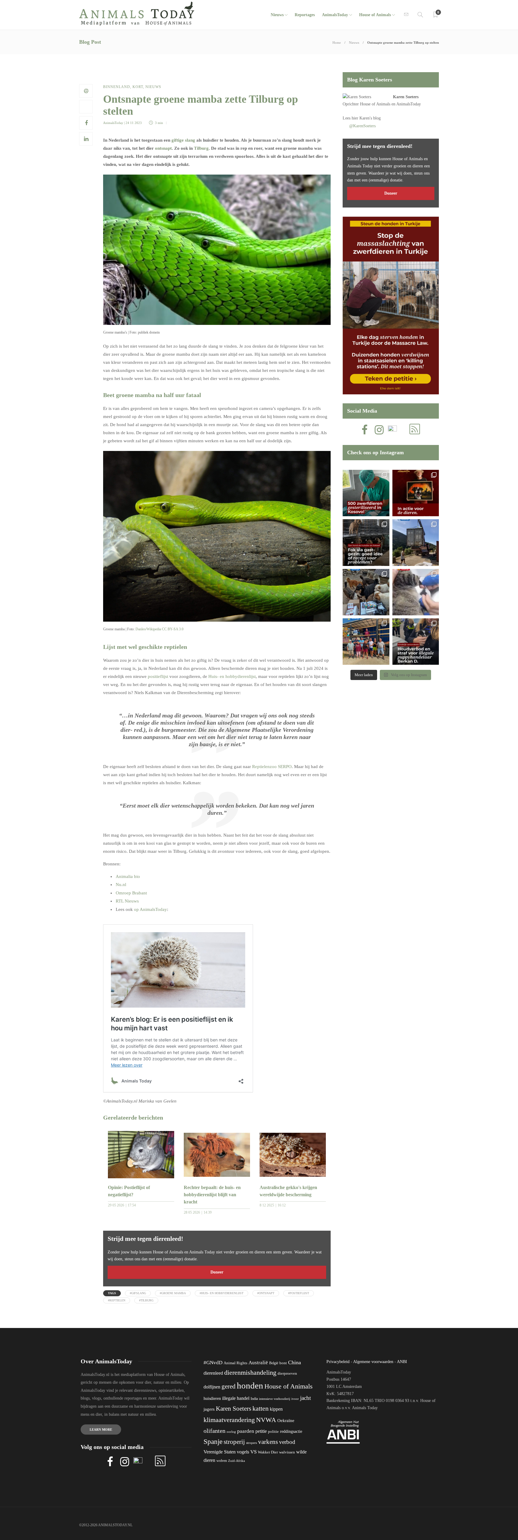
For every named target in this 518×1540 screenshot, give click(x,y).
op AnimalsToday (150, 909)
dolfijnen (212, 1386)
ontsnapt (163, 148)
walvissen (287, 1452)
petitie (261, 1431)
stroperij (234, 1441)
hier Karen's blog (366, 118)
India (254, 1399)
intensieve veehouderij (274, 1398)
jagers (209, 1409)
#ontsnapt (265, 1293)
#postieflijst (298, 1293)
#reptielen (116, 1300)
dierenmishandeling (250, 1372)
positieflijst (158, 676)
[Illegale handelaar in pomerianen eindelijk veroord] (415, 641)
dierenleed (213, 1373)
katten (260, 1408)
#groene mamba (173, 1293)
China (294, 1362)
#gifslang (138, 1293)
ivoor (295, 1398)
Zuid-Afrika (236, 1460)
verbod (287, 1442)
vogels (243, 1451)
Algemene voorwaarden (373, 1361)
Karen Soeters (405, 97)
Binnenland (116, 87)
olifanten (214, 1430)
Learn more (101, 1429)
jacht (305, 1398)
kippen (276, 1409)
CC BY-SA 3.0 (172, 629)
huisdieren (212, 1398)
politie (273, 1432)
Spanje (213, 1441)
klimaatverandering (229, 1420)
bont (283, 1363)
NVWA (266, 1420)
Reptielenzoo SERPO (272, 766)
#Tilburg (146, 1300)
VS (253, 1452)
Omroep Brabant (131, 893)
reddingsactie (291, 1431)
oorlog (231, 1431)
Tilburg (201, 148)
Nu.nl (121, 884)
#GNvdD (213, 1362)
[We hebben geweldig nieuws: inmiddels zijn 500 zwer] (366, 493)
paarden (245, 1431)
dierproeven (287, 1373)
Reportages (305, 15)
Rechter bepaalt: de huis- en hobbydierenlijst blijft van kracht (212, 1194)
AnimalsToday (113, 123)
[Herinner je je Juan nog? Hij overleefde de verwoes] (415, 592)
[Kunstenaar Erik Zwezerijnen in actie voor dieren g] (415, 493)
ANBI (402, 1361)
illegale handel (235, 1398)
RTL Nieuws (127, 901)
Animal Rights (235, 1363)
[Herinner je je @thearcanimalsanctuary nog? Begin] (415, 542)
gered (229, 1386)
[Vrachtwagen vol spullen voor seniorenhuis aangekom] (366, 641)
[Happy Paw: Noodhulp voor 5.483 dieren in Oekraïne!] (366, 592)
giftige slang (183, 140)
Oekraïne (285, 1420)
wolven (221, 1461)
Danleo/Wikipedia (148, 629)
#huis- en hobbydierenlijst (221, 1293)
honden (250, 1385)
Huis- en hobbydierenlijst (232, 676)
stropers (251, 1442)
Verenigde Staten (220, 1451)
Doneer (216, 1272)
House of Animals (375, 15)
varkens (268, 1441)
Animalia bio (128, 876)
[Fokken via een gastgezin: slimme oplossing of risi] (366, 542)
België (273, 1363)
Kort (137, 87)
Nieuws (277, 15)
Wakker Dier (268, 1452)
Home (336, 42)
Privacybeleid (338, 1361)
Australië (258, 1362)
